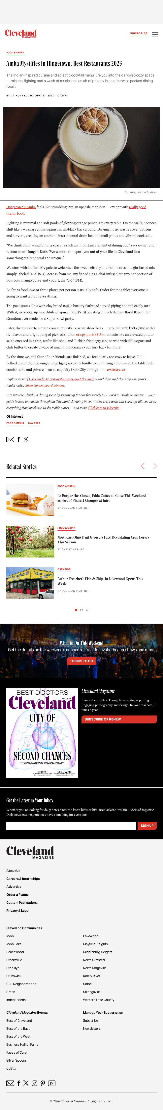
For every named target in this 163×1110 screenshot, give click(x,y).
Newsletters (92, 1029)
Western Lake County (98, 1000)
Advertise (13, 887)
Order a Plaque (17, 895)
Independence (16, 1000)
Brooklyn (12, 968)
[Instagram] (34, 1083)
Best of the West (18, 1036)
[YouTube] (51, 1083)
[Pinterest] (43, 1083)
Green (10, 992)
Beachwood (15, 952)
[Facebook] (18, 1083)
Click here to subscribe (103, 408)
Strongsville (92, 992)
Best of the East (18, 1029)
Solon (87, 984)
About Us (13, 871)
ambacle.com (116, 369)
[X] (26, 1083)
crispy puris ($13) (89, 334)
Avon (10, 936)
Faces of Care (16, 1052)
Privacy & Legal (17, 911)
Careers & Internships (23, 879)
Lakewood (90, 936)
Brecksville (14, 960)
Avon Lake (13, 944)
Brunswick (13, 976)
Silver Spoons (16, 1060)
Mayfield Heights (95, 944)
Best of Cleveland (19, 1021)
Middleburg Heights (97, 952)
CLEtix (11, 1068)
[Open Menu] (155, 35)
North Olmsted (94, 960)
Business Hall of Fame (22, 1044)
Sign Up (147, 826)
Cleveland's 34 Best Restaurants (51, 379)
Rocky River (91, 976)
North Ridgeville (95, 968)
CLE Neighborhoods (21, 984)
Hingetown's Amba (21, 207)
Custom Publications (22, 903)
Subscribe (138, 33)
